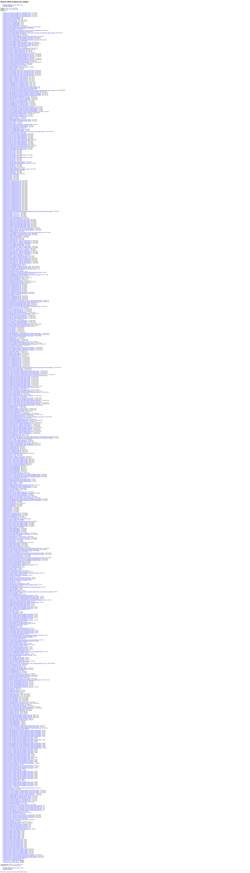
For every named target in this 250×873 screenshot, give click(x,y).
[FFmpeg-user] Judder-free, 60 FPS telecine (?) (13, 235)
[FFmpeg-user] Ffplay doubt (9, 610)
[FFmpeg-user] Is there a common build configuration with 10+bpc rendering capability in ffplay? (23, 651)
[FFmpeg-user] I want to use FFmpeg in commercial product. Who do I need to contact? (21, 39)
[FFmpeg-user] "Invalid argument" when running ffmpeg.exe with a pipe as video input (21, 572)
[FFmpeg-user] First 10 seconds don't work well (13, 417)
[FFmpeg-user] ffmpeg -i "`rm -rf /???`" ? (11, 117)
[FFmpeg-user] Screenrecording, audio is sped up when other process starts (18, 70)
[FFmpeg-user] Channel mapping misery (11, 339)
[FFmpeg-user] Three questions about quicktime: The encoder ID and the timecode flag (21, 91)
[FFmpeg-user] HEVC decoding (10, 439)
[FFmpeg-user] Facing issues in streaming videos (13, 218)
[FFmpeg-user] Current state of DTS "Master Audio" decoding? (16, 661)
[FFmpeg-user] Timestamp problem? (10, 231)
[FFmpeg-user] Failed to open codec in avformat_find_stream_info (17, 259)
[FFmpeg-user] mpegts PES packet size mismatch (13, 271)
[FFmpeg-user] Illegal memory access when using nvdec (15, 314)
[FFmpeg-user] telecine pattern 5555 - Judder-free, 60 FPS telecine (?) (17, 240)
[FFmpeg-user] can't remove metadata (11, 388)
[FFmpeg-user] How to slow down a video (12, 638)
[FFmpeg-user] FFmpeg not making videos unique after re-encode (16, 521)
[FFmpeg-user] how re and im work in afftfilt (12, 662)
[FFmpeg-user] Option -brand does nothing (12, 769)
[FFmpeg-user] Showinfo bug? (9, 160)
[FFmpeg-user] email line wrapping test (11, 764)
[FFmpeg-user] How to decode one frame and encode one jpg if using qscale (19, 405)
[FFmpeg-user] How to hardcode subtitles (12, 17)
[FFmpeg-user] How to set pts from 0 (11, 396)
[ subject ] (18, 4)
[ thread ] (14, 4)
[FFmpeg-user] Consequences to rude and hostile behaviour (15, 100)
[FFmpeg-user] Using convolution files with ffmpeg (14, 518)
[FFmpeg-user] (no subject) (9, 346)
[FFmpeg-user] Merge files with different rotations (13, 254)
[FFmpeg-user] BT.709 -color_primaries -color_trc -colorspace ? (16, 248)
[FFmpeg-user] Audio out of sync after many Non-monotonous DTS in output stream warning (22, 272)
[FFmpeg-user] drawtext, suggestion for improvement (14, 50)
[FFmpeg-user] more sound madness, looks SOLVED (14, 609)
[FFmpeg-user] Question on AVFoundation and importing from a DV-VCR (18, 53)
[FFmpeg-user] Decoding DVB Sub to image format (14, 63)
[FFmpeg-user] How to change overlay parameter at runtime (15, 125)
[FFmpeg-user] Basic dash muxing (10, 19)
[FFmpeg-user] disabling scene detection (11, 118)
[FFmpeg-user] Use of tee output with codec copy (13, 308)
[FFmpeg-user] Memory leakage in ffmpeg (12, 353)
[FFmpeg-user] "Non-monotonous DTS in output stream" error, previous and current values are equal (24, 131)
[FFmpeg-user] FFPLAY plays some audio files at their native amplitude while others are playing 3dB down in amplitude (28, 211)
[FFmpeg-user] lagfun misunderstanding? (11, 127)
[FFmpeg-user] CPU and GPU (9, 29)
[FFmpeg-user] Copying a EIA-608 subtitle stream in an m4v (15, 419)
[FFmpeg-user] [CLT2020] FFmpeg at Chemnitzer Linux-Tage (16, 61)
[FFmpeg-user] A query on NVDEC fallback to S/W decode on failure (17, 550)
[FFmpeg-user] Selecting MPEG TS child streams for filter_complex (17, 42)
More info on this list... (8, 6)
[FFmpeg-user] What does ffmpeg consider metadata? (14, 162)
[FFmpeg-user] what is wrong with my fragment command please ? (17, 828)
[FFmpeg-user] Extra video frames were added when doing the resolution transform (20, 86)
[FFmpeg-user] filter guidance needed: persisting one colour (15, 116)
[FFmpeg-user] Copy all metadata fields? (11, 22)
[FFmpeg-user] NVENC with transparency (12, 278)
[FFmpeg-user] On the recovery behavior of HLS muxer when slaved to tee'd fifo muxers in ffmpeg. (24, 553)
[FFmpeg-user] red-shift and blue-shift (11, 167)
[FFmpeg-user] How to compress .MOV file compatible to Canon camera (18, 26)
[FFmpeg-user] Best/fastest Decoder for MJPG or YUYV (15, 113)
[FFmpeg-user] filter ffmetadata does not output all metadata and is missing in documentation (22, 30)
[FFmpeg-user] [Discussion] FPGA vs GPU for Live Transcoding (16, 97)
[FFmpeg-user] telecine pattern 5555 (10, 238)
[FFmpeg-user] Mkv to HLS (9, 692)
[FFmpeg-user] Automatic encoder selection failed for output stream (17, 577)
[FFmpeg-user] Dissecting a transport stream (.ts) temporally (15, 318)
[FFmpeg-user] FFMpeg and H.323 (10, 68)
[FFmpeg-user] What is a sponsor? (10, 482)
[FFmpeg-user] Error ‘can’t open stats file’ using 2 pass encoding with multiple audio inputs (22, 306)
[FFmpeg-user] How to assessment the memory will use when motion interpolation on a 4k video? (23, 111)
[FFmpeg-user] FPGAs (8, 174)
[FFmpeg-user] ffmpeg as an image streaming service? (14, 31)
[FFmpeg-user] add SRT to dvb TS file (11, 352)
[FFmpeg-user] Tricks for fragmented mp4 (12, 279)
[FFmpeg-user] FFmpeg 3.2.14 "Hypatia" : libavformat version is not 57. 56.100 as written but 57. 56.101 (25, 374)
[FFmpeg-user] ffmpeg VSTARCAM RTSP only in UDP (15, 812)
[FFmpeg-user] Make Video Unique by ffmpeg (13, 642)
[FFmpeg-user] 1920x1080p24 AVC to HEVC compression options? (17, 246)
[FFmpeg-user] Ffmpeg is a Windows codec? (12, 574)
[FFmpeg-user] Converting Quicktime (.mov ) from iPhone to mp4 (17, 12)
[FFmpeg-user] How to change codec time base (13, 394)
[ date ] (21, 4)
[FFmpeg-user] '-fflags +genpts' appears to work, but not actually (16, 219)
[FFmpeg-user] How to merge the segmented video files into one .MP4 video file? (20, 36)
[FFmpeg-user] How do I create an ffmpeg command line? (15, 134)
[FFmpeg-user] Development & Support (11, 25)
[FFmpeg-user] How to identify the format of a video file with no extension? (19, 106)
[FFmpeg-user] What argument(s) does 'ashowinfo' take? (15, 28)
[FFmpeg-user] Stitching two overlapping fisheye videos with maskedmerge (19, 443)
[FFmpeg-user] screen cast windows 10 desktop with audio (15, 52)
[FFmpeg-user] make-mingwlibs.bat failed (12, 393)
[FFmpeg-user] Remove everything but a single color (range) (15, 66)
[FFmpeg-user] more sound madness (10, 585)
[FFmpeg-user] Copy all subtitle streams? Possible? (13, 129)
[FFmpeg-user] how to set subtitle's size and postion (14, 410)
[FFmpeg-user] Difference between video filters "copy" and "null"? (17, 442)
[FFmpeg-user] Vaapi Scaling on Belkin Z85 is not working (15, 801)
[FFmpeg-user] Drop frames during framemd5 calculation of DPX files (17, 112)
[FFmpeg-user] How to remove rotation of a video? (13, 704)
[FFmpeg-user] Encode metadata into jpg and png (13, 473)
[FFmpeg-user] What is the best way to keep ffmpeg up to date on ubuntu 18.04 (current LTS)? (22, 300)
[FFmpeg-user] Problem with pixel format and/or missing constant (16, 220)
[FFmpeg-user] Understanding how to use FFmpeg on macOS (16, 82)
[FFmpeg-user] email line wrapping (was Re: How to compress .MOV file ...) (19, 228)
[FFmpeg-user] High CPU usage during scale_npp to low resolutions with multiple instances (22, 558)
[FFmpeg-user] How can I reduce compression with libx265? (15, 49)
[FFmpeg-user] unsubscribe (9, 294)
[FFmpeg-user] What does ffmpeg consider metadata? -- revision (16, 96)
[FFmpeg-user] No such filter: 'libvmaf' (11, 34)
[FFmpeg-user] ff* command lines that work (12, 35)
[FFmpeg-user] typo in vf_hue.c (9, 122)
